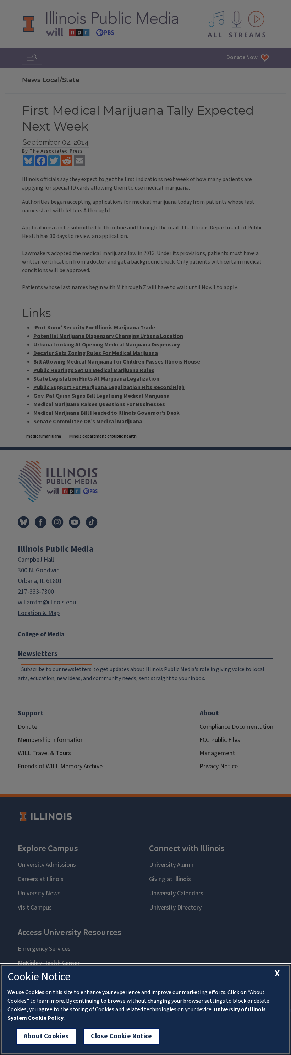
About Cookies (46, 1036)
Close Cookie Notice (121, 1036)
